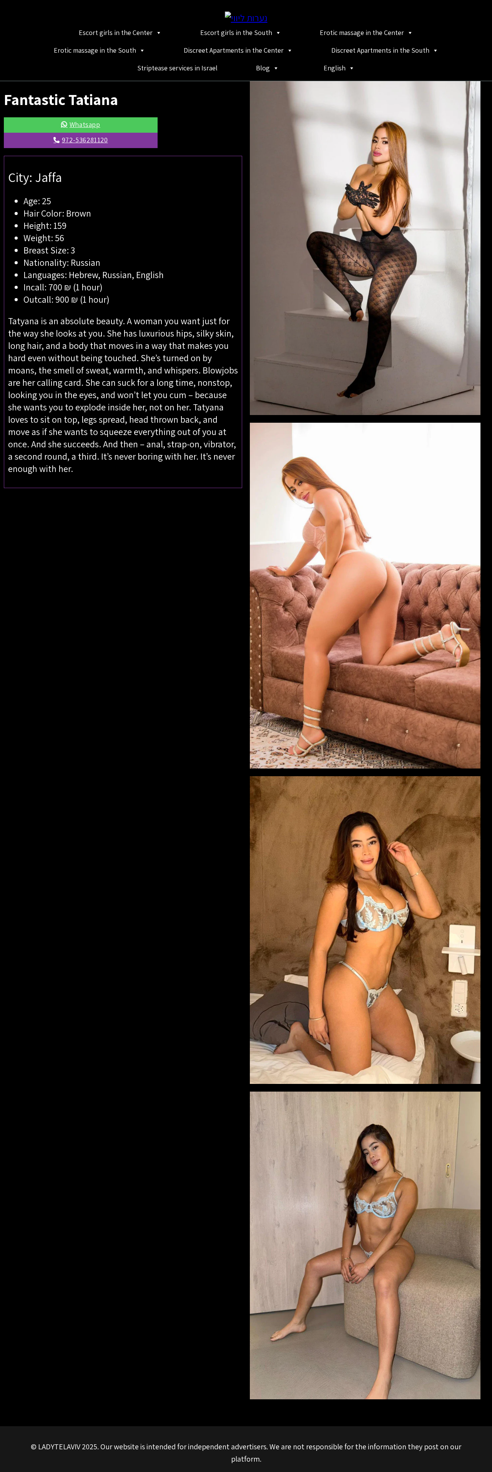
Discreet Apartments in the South (380, 50)
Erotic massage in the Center (362, 32)
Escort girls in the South (236, 32)
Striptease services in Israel (177, 67)
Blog (263, 67)
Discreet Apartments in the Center (234, 50)
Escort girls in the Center (116, 32)
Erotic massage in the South (95, 50)
